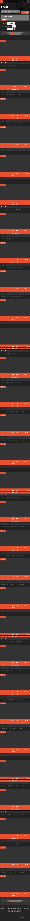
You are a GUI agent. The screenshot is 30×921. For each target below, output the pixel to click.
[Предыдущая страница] (8, 33)
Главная (9, 11)
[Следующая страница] (22, 33)
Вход (25, 1)
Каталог (13, 11)
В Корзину (15, 60)
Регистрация (20, 1)
